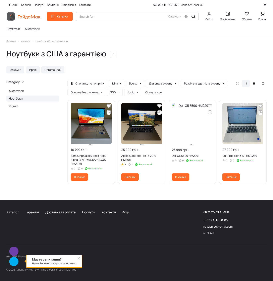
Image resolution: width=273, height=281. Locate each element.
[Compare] (109, 112)
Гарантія (32, 212)
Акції (125, 212)
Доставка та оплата (60, 212)
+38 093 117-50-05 (165, 5)
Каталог (12, 212)
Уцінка (13, 106)
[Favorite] (109, 106)
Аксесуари (16, 91)
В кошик (79, 177)
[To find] (193, 16)
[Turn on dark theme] (265, 4)
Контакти (109, 212)
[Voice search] (186, 16)
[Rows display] (254, 83)
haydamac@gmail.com (218, 226)
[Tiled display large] (237, 83)
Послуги (88, 212)
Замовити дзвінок (192, 5)
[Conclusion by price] (263, 83)
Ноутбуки (16, 98)
